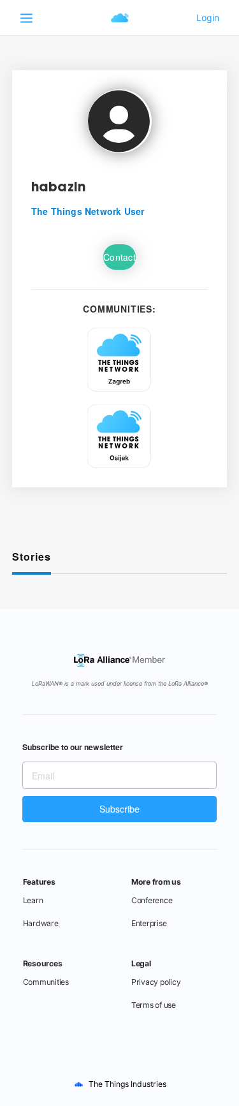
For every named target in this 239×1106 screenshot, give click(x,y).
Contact (119, 257)
